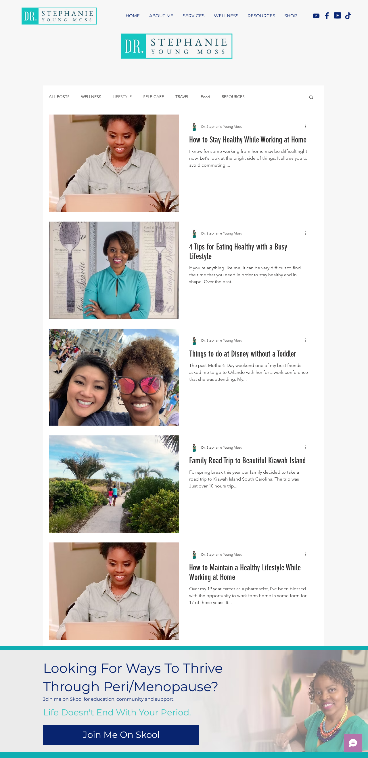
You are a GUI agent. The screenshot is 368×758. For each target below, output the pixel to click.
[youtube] (316, 15)
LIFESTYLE (122, 96)
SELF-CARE (153, 96)
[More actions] (307, 126)
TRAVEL (182, 96)
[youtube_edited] (337, 15)
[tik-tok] (348, 15)
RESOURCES (233, 96)
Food (205, 96)
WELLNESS (91, 96)
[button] (311, 98)
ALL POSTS (59, 96)
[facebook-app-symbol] (326, 15)
